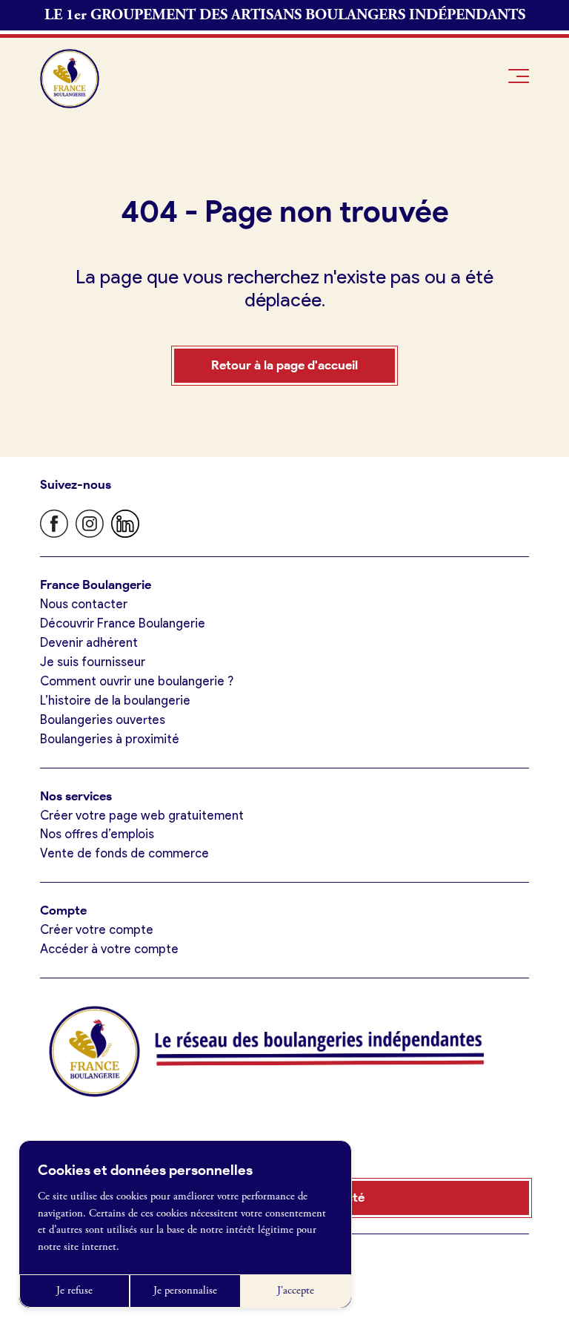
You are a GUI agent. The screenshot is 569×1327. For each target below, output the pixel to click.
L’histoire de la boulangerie (115, 700)
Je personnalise (185, 1290)
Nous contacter (83, 603)
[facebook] (54, 524)
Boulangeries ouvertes (102, 719)
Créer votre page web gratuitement (142, 815)
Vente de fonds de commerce (124, 853)
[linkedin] (125, 524)
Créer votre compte (96, 929)
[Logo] (69, 78)
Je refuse (74, 1290)
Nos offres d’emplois (97, 833)
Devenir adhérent (89, 642)
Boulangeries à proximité (109, 738)
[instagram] (90, 524)
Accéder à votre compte (109, 948)
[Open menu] (519, 76)
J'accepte (295, 1290)
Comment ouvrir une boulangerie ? (136, 681)
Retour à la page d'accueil (284, 365)
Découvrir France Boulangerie (122, 623)
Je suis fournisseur (92, 661)
